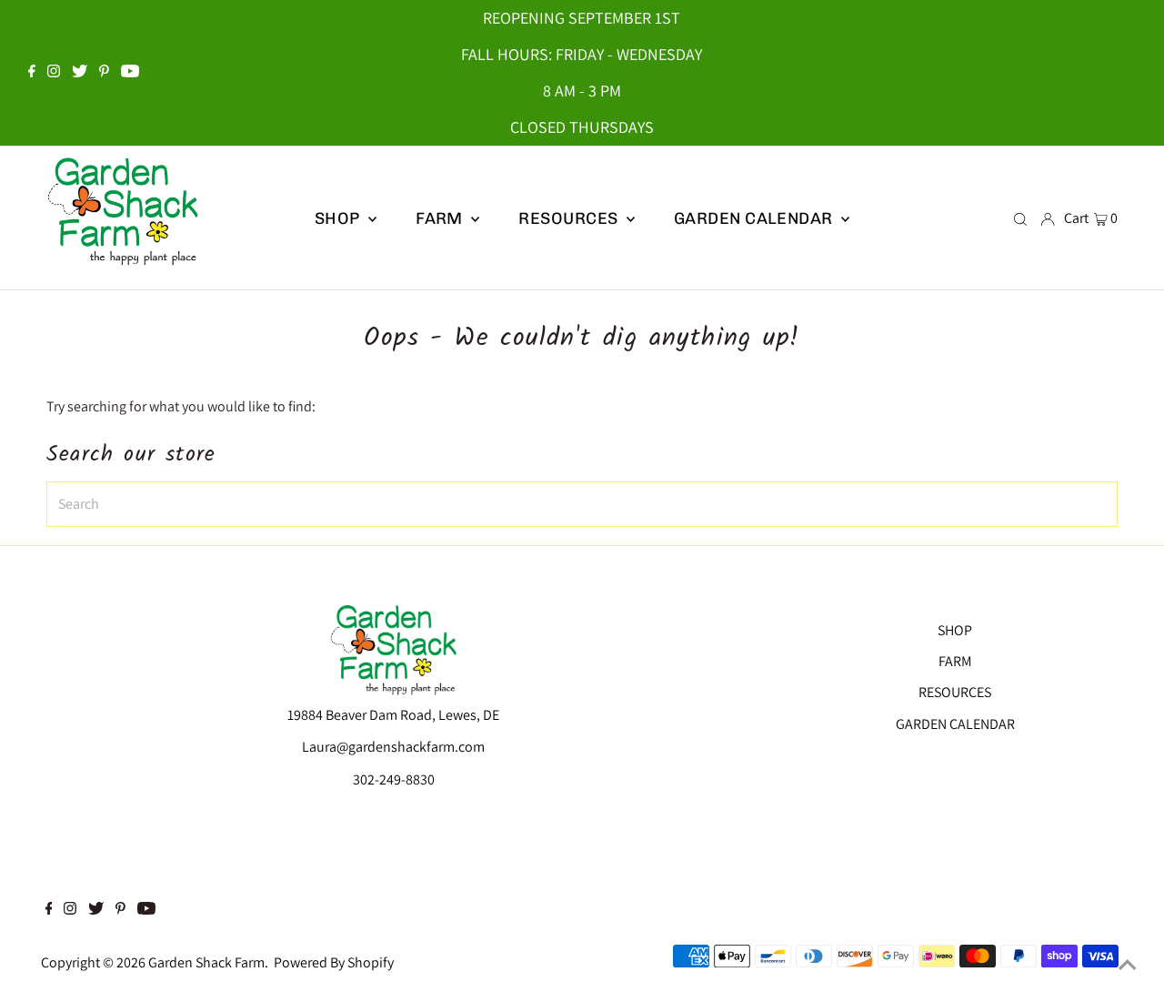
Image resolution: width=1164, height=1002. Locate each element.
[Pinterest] (104, 73)
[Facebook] (32, 73)
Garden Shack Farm (206, 962)
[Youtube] (130, 73)
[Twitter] (79, 73)
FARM (955, 661)
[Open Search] (1020, 218)
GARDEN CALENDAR (955, 724)
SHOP (339, 218)
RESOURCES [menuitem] (570, 218)
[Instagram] (54, 73)
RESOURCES (954, 692)
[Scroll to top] (1127, 965)
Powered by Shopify (334, 962)
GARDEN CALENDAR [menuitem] (755, 218)
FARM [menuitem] (441, 218)
